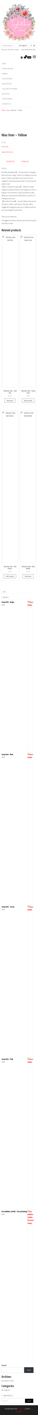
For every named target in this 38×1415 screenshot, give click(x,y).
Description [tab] (10, 161)
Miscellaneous (9, 152)
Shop (8, 110)
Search (4, 1365)
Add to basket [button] (28, 400)
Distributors (6, 104)
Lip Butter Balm (7, 78)
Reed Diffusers (7, 83)
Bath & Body (6, 94)
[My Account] (22, 57)
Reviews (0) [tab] (25, 161)
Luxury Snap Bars (7, 68)
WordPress (20, 1408)
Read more (10, 400)
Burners (5, 73)
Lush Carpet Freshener (9, 89)
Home (4, 63)
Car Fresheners (7, 99)
